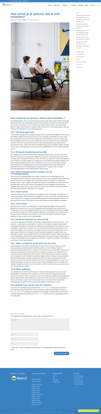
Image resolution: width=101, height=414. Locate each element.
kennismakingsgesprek (17, 292)
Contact (92, 5)
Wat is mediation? (36, 381)
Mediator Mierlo (36, 392)
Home (49, 5)
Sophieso (41, 411)
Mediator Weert (36, 386)
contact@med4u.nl (78, 382)
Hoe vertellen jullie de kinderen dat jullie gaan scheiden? (82, 26)
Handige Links (56, 382)
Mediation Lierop (36, 400)
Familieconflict (80, 54)
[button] (89, 410)
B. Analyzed (59, 411)
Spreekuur (79, 64)
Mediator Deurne (36, 390)
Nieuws (78, 59)
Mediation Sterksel (36, 404)
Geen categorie (80, 57)
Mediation (65, 5)
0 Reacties (36, 20)
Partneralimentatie (81, 62)
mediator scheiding (39, 294)
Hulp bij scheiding (36, 379)
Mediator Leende (36, 396)
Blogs (86, 5)
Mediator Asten (36, 388)
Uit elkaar (29, 20)
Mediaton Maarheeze (37, 402)
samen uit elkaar (45, 287)
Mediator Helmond (36, 384)
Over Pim (73, 5)
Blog (54, 378)
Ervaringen (80, 5)
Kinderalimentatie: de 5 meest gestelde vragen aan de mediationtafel (82, 32)
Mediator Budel (35, 398)
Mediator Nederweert (37, 394)
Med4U (16, 20)
